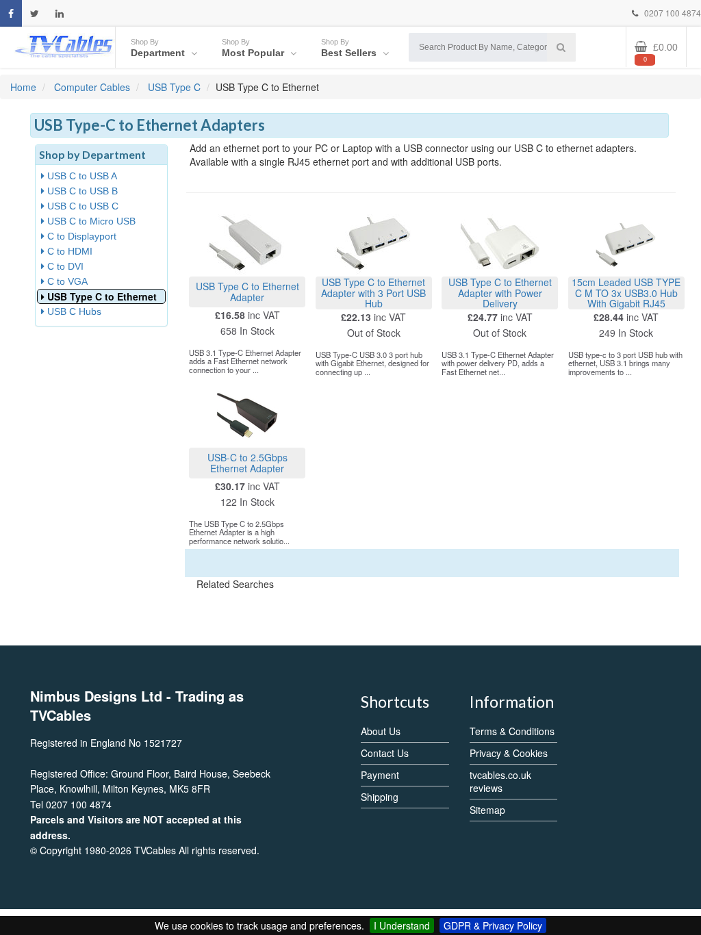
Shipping (379, 797)
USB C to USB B (81, 190)
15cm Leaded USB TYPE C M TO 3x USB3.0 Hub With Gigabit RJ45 (626, 292)
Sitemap (487, 810)
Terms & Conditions (512, 731)
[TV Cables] (64, 45)
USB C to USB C (81, 206)
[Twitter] (34, 13)
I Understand (402, 925)
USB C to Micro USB (90, 221)
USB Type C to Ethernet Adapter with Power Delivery (500, 292)
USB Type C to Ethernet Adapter (247, 291)
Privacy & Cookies (509, 753)
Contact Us (385, 753)
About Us (380, 731)
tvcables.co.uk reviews (500, 781)
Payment (380, 775)
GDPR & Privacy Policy (493, 925)
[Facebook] (11, 13)
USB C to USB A (80, 175)
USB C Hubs (72, 311)
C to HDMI (68, 251)
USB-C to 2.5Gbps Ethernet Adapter (247, 462)
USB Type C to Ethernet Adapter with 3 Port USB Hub (373, 292)
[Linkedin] (59, 13)
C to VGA (66, 281)
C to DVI (64, 266)
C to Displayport (80, 236)
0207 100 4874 (671, 12)
